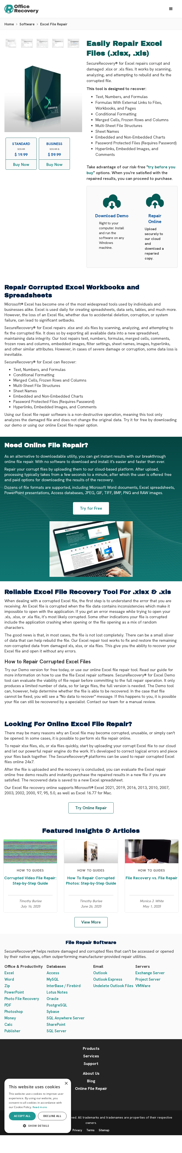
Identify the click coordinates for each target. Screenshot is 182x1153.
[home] (25, 9)
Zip (7, 985)
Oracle (53, 998)
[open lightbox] (11, 43)
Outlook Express (107, 979)
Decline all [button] (52, 1116)
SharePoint (56, 1024)
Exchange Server (150, 972)
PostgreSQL (57, 1005)
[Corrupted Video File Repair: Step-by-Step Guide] (30, 850)
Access (53, 972)
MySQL (53, 979)
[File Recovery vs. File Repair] (151, 850)
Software (27, 24)
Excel (9, 972)
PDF (7, 1005)
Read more (40, 1107)
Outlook (100, 972)
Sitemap (104, 1130)
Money (10, 1018)
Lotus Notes (57, 992)
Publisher (12, 1030)
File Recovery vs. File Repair (152, 877)
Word (9, 979)
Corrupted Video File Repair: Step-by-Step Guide (30, 880)
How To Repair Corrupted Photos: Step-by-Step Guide (91, 880)
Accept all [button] (22, 1116)
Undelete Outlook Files (113, 985)
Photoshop (13, 1011)
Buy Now (21, 164)
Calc (8, 1024)
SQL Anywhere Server (66, 1018)
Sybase (53, 1011)
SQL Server (56, 1030)
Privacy (77, 1130)
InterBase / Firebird (64, 985)
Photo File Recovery (21, 998)
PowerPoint (14, 992)
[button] (171, 9)
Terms (90, 1130)
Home (9, 24)
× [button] (66, 1083)
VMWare (142, 985)
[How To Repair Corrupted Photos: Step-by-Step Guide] (91, 850)
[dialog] (37, 1106)
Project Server (147, 979)
